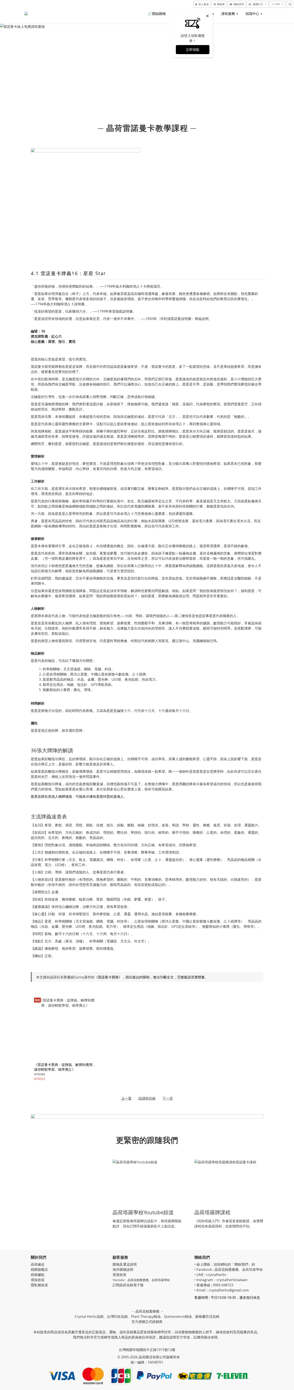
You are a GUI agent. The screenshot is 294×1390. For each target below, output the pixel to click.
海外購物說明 (123, 1269)
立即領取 (193, 49)
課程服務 (228, 13)
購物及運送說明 (125, 1264)
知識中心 (252, 13)
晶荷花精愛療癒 (138, 1280)
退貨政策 (119, 1274)
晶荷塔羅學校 (161, 1280)
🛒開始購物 (157, 13)
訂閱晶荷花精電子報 (128, 1285)
